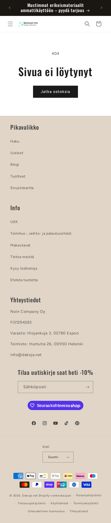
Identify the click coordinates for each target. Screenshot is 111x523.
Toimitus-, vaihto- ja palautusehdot (41, 233)
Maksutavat (20, 245)
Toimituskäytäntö (86, 503)
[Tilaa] (87, 387)
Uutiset (16, 153)
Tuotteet (18, 176)
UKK (14, 222)
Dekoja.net (30, 495)
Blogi (14, 164)
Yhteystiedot (79, 511)
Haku (14, 141)
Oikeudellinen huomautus (46, 511)
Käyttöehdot (59, 503)
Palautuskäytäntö (88, 495)
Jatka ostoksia (55, 91)
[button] (10, 24)
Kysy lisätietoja (23, 268)
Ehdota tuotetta (24, 280)
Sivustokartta (22, 188)
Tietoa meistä (22, 257)
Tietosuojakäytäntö (32, 503)
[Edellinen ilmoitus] (9, 7)
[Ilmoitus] (101, 7)
